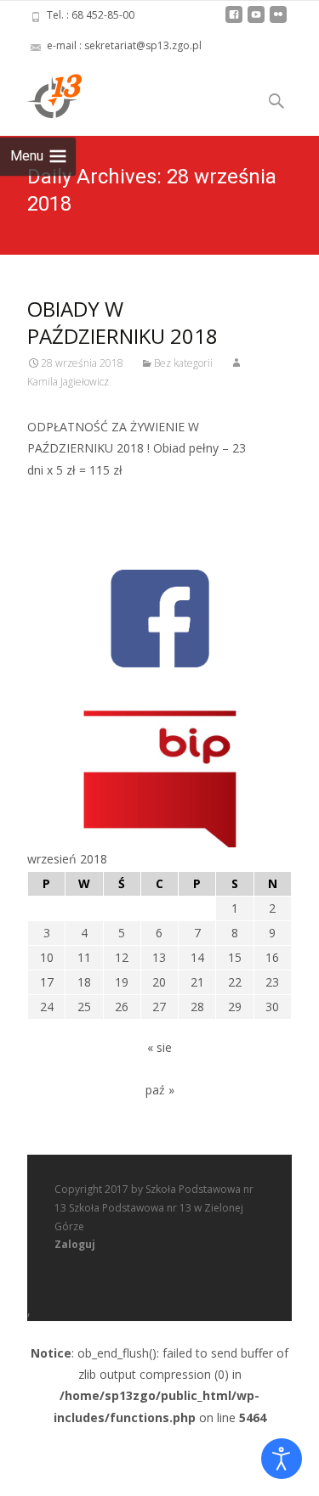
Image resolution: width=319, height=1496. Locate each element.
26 (121, 1006)
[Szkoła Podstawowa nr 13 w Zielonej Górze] (41, 95)
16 (272, 957)
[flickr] (278, 21)
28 (197, 1006)
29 (235, 1006)
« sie (159, 1047)
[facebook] (233, 21)
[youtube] (256, 21)
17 (47, 982)
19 (121, 982)
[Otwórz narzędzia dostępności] (281, 1458)
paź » (159, 1090)
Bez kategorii (183, 363)
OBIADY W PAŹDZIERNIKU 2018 (122, 322)
